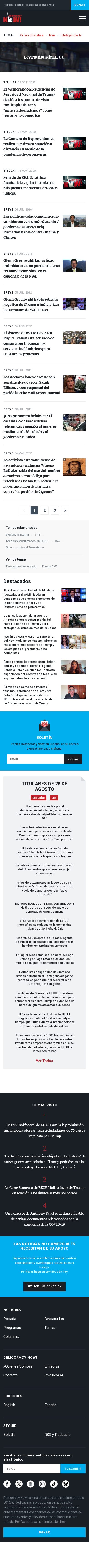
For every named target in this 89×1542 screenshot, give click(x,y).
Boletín (9, 1434)
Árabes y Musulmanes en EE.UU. (28, 541)
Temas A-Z (49, 566)
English (9, 1405)
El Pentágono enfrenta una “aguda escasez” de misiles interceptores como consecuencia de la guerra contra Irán (44, 852)
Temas (49, 1328)
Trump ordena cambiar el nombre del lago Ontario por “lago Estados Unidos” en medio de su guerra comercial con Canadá (45, 959)
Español (50, 1405)
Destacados (54, 1319)
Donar (79, 5)
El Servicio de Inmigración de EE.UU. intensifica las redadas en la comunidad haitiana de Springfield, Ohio (44, 924)
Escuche (38, 797)
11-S (37, 534)
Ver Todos (44, 1061)
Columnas (11, 1336)
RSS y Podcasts (57, 1434)
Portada (9, 1319)
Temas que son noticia (21, 566)
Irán (52, 35)
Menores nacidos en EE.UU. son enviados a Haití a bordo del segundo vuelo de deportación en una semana (44, 907)
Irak (57, 541)
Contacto (10, 1375)
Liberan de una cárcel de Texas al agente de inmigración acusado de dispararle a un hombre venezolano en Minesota (44, 942)
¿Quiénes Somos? (18, 1366)
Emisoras (52, 1366)
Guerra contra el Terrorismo (25, 547)
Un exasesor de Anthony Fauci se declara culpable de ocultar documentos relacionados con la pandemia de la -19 (44, 1219)
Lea (54, 797)
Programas (12, 1328)
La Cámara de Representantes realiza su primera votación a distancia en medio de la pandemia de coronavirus (28, 146)
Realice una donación (44, 1286)
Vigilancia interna (17, 534)
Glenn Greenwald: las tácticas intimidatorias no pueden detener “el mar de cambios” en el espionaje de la (31, 268)
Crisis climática (32, 35)
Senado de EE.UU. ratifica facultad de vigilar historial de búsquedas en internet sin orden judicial (30, 185)
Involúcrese (53, 1375)
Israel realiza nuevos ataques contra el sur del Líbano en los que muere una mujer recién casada (44, 869)
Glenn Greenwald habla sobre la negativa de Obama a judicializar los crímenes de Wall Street (31, 304)
